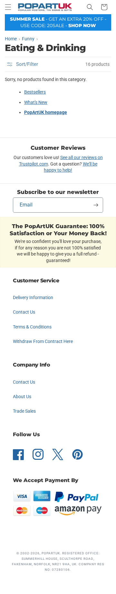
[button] (8, 7)
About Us (22, 396)
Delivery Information (33, 297)
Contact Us (24, 312)
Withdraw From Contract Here (43, 341)
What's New (35, 102)
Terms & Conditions (32, 326)
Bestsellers (35, 92)
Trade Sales (24, 411)
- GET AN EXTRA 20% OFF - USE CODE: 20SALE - (58, 22)
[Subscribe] (96, 205)
